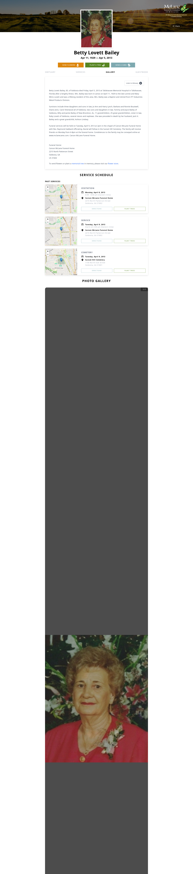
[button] (61, 197)
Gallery (110, 72)
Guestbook (142, 72)
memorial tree (78, 163)
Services (80, 72)
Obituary (50, 72)
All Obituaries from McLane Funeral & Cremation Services (176, 15)
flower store (113, 163)
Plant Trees (130, 209)
